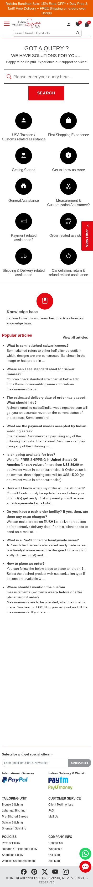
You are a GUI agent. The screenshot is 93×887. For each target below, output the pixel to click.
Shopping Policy (12, 855)
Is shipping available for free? (31, 454)
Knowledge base (22, 312)
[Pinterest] (34, 871)
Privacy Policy (11, 843)
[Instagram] (66, 871)
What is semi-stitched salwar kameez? (38, 345)
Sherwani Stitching (14, 828)
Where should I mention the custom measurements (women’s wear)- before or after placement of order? (44, 592)
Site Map (54, 861)
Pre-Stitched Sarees (15, 816)
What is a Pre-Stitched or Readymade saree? (43, 540)
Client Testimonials (60, 804)
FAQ (51, 810)
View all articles (75, 337)
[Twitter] (45, 871)
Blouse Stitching (12, 804)
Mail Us (53, 816)
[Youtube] (55, 871)
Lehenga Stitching (14, 810)
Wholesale (55, 849)
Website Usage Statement (19, 861)
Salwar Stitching (12, 822)
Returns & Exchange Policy (19, 849)
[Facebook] (24, 871)
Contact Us (55, 843)
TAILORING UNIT (14, 798)
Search (46, 93)
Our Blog (54, 855)
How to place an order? (26, 563)
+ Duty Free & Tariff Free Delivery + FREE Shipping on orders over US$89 (47, 8)
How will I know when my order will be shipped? (46, 488)
